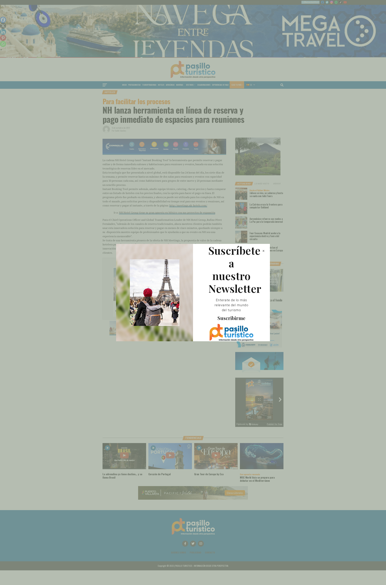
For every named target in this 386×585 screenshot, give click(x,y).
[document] (193, 292)
